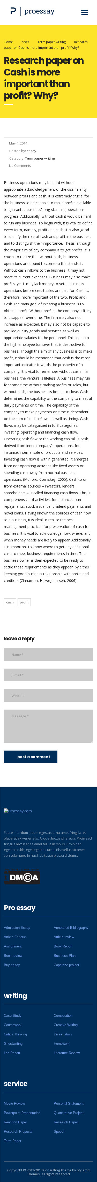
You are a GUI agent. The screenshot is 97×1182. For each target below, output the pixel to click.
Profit (24, 602)
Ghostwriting (13, 1044)
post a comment (33, 756)
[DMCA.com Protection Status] (22, 876)
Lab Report (12, 1053)
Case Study (12, 1016)
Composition (63, 1016)
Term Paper (12, 1141)
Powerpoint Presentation (22, 1113)
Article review (64, 937)
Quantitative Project (69, 1113)
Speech (59, 1131)
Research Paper (66, 1122)
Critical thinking (15, 1034)
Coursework (12, 1025)
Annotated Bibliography (71, 928)
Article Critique (15, 937)
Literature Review (67, 1053)
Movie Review (14, 1103)
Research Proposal (18, 1131)
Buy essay (12, 965)
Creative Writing (66, 1025)
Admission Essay (17, 928)
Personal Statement (69, 1103)
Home (8, 42)
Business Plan (65, 956)
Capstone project (66, 965)
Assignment (13, 946)
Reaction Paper (15, 1122)
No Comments (20, 165)
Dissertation (63, 1034)
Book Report (63, 946)
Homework (62, 1044)
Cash (10, 602)
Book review (13, 956)
